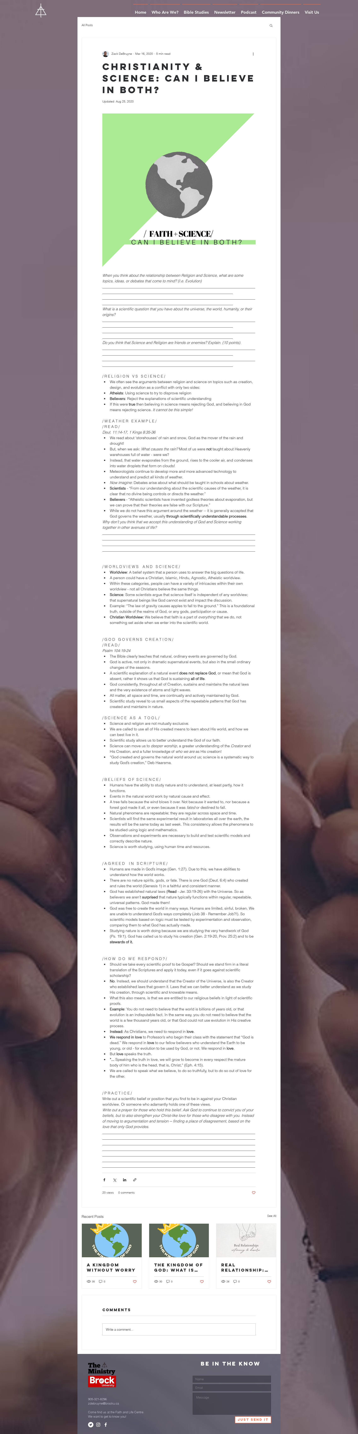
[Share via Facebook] (104, 1180)
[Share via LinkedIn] (125, 1180)
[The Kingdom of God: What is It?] (179, 1240)
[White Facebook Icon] (105, 1424)
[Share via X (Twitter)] (114, 1180)
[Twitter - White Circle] (90, 1424)
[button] (271, 25)
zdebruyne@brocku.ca (103, 1403)
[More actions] (253, 53)
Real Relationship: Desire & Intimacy (243, 1267)
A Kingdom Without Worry (111, 1267)
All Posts (87, 25)
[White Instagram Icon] (98, 1424)
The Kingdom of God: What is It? (178, 1267)
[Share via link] (135, 1180)
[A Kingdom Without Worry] (112, 1240)
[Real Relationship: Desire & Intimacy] (246, 1240)
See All (271, 1216)
